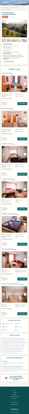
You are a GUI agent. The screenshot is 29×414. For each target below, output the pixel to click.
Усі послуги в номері (7, 98)
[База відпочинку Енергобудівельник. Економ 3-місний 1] (14, 119)
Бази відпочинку (14, 7)
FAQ (14, 390)
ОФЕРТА (14, 394)
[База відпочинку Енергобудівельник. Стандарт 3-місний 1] (14, 189)
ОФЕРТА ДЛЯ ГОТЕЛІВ (14, 396)
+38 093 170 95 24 (22, 2)
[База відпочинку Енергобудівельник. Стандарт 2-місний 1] (14, 154)
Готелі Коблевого (5, 7)
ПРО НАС (14, 392)
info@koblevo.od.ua (14, 404)
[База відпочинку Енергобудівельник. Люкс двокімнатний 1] (14, 259)
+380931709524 (9, 61)
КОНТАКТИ (14, 398)
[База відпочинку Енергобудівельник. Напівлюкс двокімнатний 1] (14, 224)
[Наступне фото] (25, 83)
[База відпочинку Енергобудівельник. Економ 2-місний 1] (14, 83)
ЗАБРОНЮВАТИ (22, 103)
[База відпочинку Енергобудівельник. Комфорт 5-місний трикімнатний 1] (14, 294)
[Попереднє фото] (4, 83)
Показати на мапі (7, 47)
